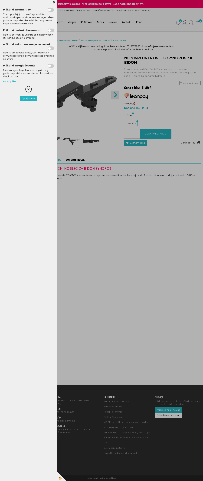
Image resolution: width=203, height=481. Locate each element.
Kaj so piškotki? (11, 81)
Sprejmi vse (28, 98)
